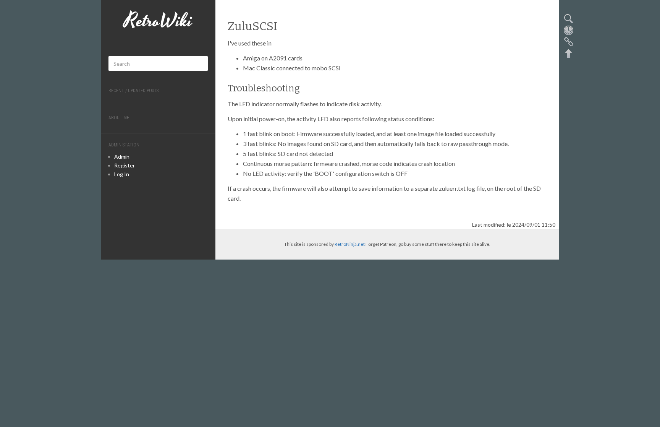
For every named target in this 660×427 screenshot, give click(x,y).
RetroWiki (158, 21)
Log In (121, 174)
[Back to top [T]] (568, 52)
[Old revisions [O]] (568, 30)
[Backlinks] (568, 41)
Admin (121, 156)
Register (124, 165)
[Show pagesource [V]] (568, 18)
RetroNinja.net (350, 244)
